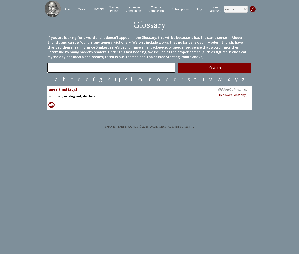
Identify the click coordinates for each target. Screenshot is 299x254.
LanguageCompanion (133, 9)
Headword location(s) (233, 95)
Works (82, 9)
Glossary (98, 9)
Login (200, 9)
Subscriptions (180, 9)
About (69, 9)
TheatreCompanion (156, 9)
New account (215, 9)
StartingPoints (114, 9)
